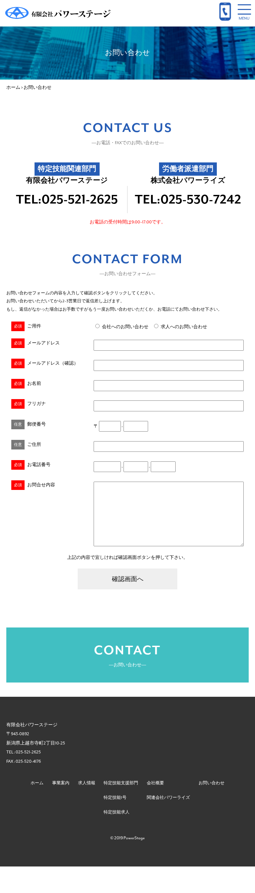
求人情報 (86, 783)
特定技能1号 (115, 797)
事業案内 (60, 783)
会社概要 (155, 783)
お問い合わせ (211, 783)
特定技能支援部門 (121, 783)
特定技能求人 (116, 812)
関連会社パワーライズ (168, 797)
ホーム (37, 783)
